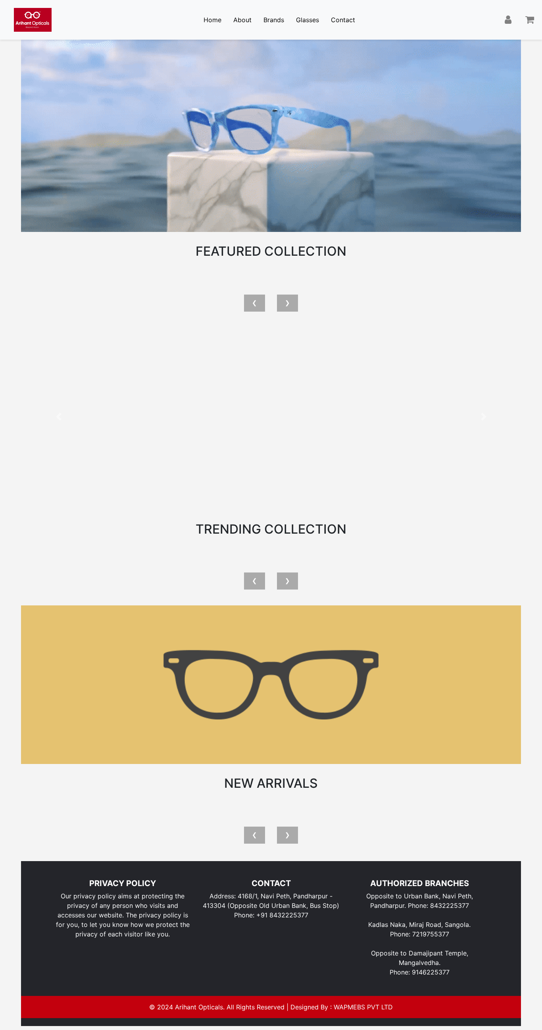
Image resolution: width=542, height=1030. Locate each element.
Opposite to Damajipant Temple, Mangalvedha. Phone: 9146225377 (419, 962)
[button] (58, 417)
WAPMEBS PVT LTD (363, 1007)
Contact (343, 20)
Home (212, 20)
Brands (273, 20)
